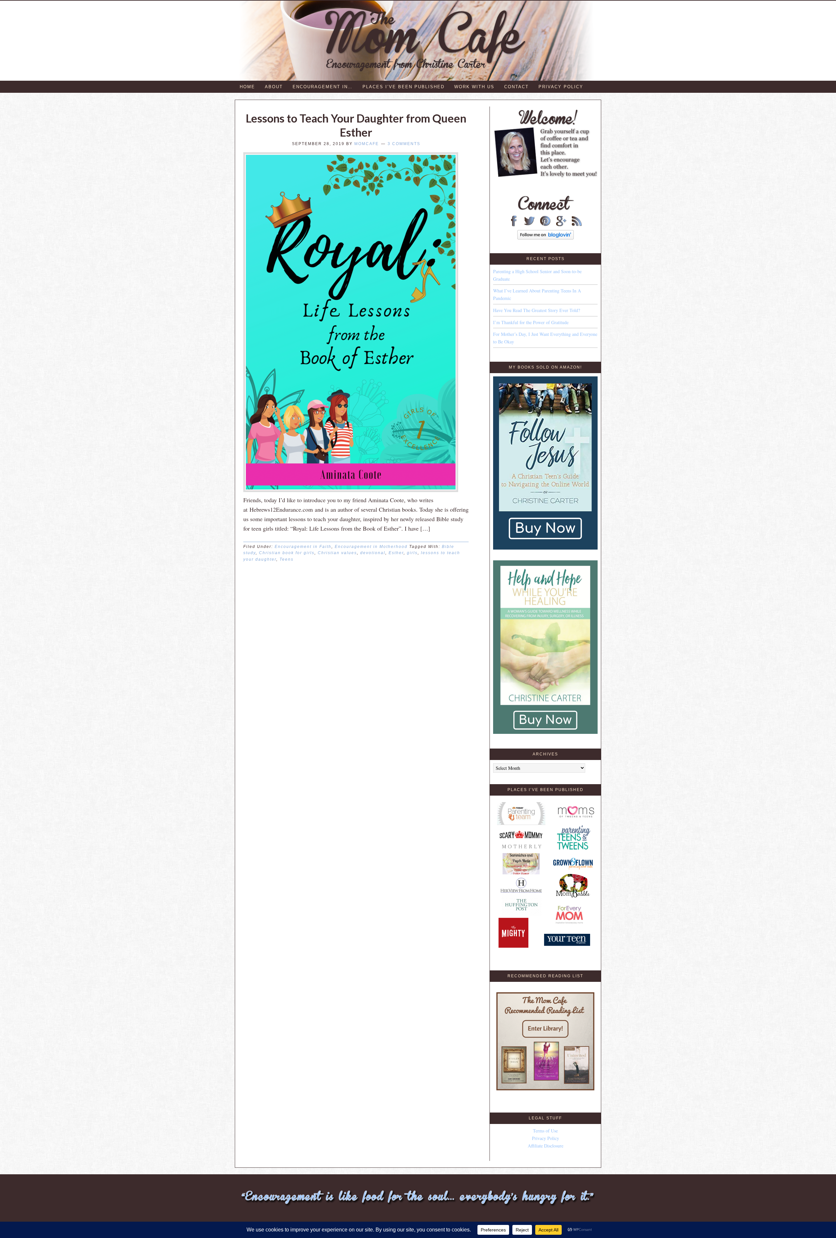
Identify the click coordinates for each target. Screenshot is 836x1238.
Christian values (337, 553)
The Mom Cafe (421, 41)
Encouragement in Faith (303, 546)
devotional (372, 553)
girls (412, 553)
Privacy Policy (545, 1138)
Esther (396, 553)
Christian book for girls (286, 553)
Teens (287, 559)
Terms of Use (545, 1131)
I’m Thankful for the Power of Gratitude (531, 322)
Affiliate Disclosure (545, 1146)
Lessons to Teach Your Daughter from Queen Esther (356, 125)
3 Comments (404, 143)
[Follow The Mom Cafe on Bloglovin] (545, 238)
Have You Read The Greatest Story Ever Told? (536, 310)
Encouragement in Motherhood (371, 546)
